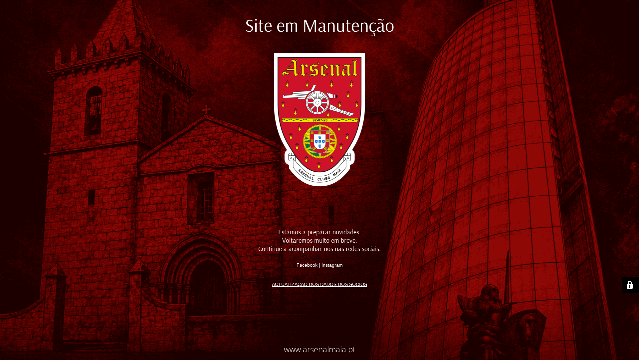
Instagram (332, 265)
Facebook (307, 265)
